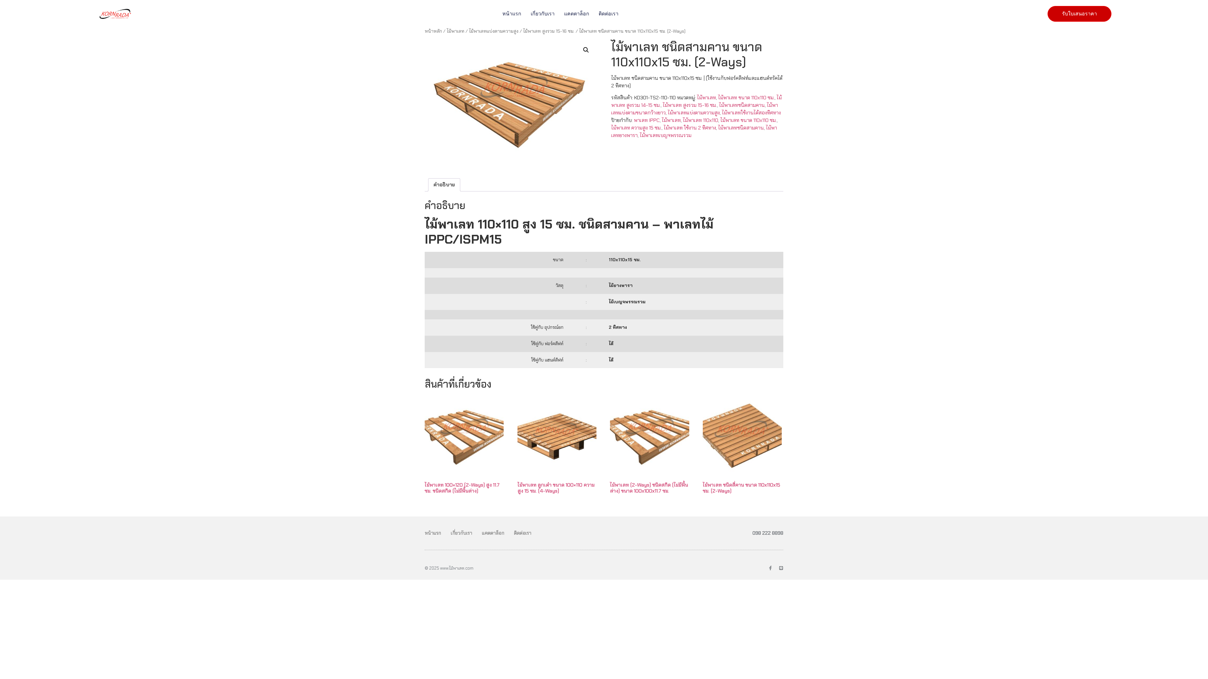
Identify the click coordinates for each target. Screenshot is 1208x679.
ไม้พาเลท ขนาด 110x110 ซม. (746, 97)
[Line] (781, 568)
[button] (586, 50)
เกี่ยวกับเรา (543, 13)
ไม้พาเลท (455, 31)
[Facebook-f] (770, 568)
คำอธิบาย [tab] (444, 184)
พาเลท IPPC (647, 120)
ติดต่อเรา (608, 13)
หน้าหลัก (433, 31)
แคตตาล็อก (576, 13)
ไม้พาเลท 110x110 (700, 120)
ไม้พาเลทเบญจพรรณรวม (665, 135)
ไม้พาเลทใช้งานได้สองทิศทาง (751, 112)
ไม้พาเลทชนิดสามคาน (742, 105)
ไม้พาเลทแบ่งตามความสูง (493, 31)
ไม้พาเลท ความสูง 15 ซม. (636, 127)
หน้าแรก (511, 13)
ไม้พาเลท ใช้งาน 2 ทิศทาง (690, 127)
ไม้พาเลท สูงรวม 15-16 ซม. (548, 31)
